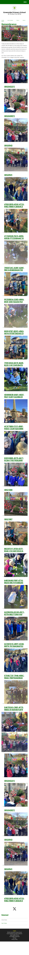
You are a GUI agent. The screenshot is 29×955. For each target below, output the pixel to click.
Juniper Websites (18, 933)
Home (2, 20)
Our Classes (10, 20)
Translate (11, 2)
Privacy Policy (14, 939)
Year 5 (17, 20)
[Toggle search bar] (2, 2)
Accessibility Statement (15, 936)
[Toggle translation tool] (6, 2)
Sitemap (14, 938)
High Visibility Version (14, 935)
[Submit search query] (17, 2)
